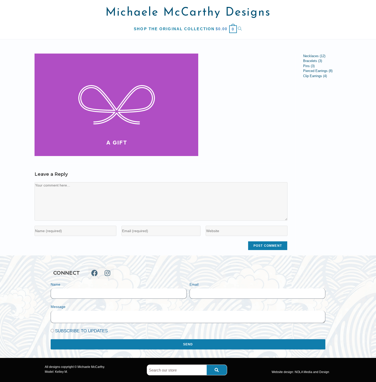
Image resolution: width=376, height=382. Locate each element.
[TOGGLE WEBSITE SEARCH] (240, 28)
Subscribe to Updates (81, 330)
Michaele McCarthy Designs (188, 12)
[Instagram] (107, 272)
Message (58, 307)
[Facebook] (94, 272)
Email (194, 284)
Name (55, 284)
